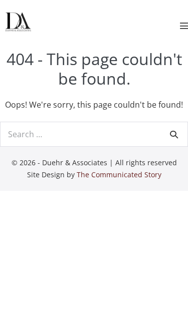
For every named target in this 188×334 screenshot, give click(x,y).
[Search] (174, 134)
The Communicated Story (119, 174)
